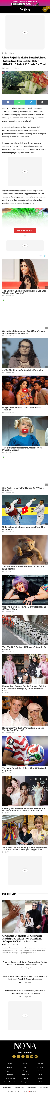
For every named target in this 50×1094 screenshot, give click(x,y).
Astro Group (41, 1091)
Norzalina (7, 68)
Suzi (20, 982)
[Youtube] (31, 1056)
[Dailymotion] (36, 1056)
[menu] (4, 9)
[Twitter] (23, 1056)
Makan (12, 53)
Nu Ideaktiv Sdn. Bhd (23, 1091)
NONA (4, 53)
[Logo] (25, 1046)
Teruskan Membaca (25, 231)
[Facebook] (14, 1056)
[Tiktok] (27, 1056)
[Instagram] (18, 1056)
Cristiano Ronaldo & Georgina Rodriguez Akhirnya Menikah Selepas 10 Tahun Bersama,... (22, 938)
